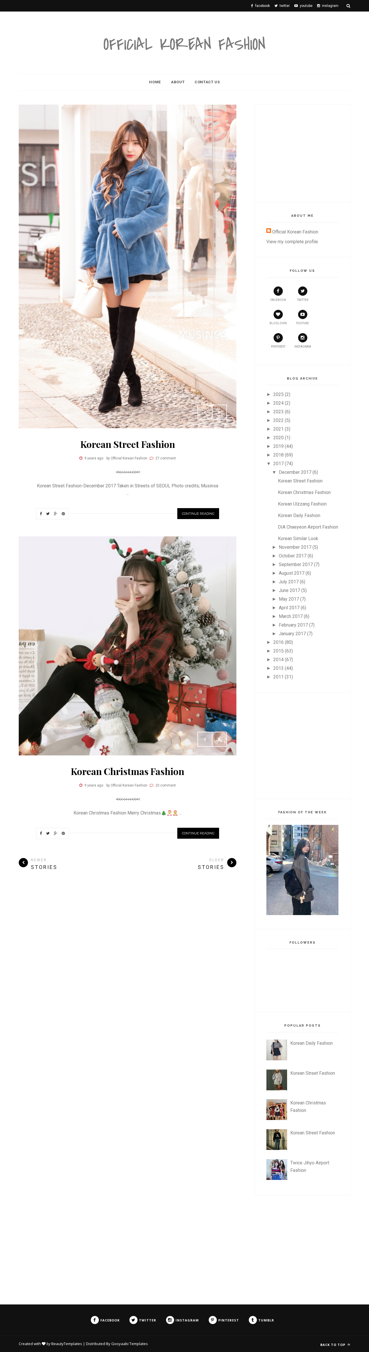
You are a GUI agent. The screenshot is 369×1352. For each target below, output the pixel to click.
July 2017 (289, 581)
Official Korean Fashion (184, 44)
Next (219, 412)
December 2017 (295, 472)
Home (155, 82)
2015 (278, 651)
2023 (278, 411)
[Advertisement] (309, 152)
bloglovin (278, 323)
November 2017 (295, 547)
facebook (278, 299)
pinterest (278, 346)
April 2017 (289, 607)
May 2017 (289, 599)
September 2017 (296, 564)
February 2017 (293, 625)
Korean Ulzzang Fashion (302, 504)
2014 (278, 659)
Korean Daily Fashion (299, 515)
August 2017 (291, 573)
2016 (278, 642)
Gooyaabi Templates (129, 1343)
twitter (302, 299)
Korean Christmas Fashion (127, 771)
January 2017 (292, 633)
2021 (278, 429)
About (177, 82)
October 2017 (292, 556)
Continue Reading (198, 514)
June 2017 (289, 590)
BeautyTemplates (66, 1343)
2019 (278, 446)
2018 (278, 455)
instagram (302, 346)
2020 (278, 437)
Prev (204, 412)
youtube (302, 323)
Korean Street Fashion (127, 444)
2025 (278, 394)
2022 (278, 420)
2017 (278, 463)
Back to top (333, 1344)
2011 (278, 677)
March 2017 (291, 616)
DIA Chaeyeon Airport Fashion (308, 527)
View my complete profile (292, 241)
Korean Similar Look (298, 538)
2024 (278, 403)
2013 (278, 668)
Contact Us (207, 82)
